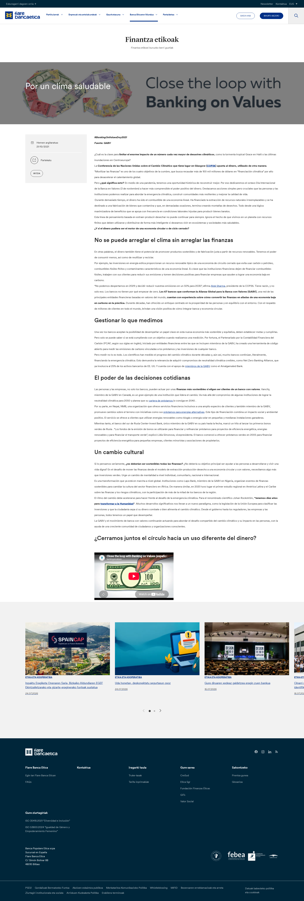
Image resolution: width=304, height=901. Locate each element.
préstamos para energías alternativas (183, 412)
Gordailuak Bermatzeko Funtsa (52, 887)
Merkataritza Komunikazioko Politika (126, 887)
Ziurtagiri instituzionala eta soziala (44, 892)
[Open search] (296, 16)
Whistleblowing (159, 887)
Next (160, 711)
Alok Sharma (218, 285)
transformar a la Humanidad (116, 503)
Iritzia (36, 173)
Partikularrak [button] (52, 14)
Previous (143, 710)
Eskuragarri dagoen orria (20, 3)
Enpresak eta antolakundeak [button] (83, 14)
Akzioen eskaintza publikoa (88, 887)
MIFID (174, 887)
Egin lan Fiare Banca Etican (40, 775)
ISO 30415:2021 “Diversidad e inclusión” (47, 820)
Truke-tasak (135, 775)
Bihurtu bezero (271, 16)
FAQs (28, 781)
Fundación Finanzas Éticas (195, 788)
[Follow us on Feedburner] (276, 751)
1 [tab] (149, 710)
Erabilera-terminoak (113, 892)
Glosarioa (237, 781)
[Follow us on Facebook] (256, 751)
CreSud (184, 775)
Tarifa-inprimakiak (139, 781)
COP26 (211, 165)
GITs (182, 794)
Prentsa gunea (240, 775)
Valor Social (187, 801)
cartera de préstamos (161, 400)
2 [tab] (154, 710)
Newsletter (267, 3)
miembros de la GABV (197, 366)
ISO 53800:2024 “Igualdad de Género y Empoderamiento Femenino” (47, 829)
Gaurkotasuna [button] (113, 14)
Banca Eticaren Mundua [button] (142, 14)
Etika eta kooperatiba (38, 677)
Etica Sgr (185, 781)
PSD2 (28, 887)
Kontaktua (281, 3)
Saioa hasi (245, 16)
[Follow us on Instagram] (263, 751)
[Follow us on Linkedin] (270, 751)
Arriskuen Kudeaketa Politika (82, 892)
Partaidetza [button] (168, 14)
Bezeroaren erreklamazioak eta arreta (202, 887)
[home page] (22, 15)
